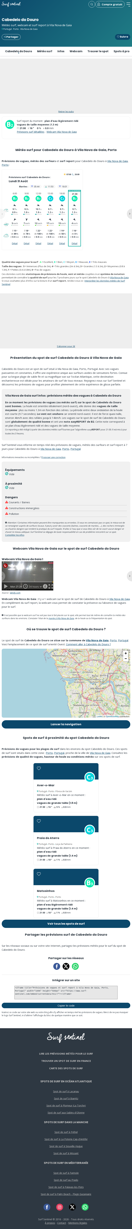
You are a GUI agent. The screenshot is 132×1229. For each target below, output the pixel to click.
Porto (16, 29)
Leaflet (99, 716)
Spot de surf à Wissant (66, 1153)
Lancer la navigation (66, 724)
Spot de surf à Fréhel (66, 1132)
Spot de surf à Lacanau (66, 1091)
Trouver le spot (97, 51)
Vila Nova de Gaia (28, 29)
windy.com (15, 592)
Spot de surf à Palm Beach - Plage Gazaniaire (66, 1194)
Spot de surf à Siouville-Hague (66, 1146)
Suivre (123, 36)
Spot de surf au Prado (66, 1180)
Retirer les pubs (66, 111)
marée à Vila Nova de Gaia (61, 618)
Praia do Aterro (48, 838)
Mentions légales (77, 1223)
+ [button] (126, 653)
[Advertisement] (66, 86)
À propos (50, 1223)
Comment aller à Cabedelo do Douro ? (88, 644)
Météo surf (44, 51)
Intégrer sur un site (66, 980)
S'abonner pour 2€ (66, 346)
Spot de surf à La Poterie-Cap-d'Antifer (66, 1139)
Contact (61, 1223)
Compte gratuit (112, 4)
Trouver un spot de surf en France (66, 1061)
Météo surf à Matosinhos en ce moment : (61, 900)
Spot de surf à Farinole (66, 1173)
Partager (12, 37)
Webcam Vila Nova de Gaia (62, 131)
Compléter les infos (14, 535)
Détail (15, 243)
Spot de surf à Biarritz (66, 1098)
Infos (60, 51)
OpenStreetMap (112, 716)
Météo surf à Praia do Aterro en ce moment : (63, 847)
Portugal (7, 29)
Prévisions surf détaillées (30, 131)
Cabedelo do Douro (18, 51)
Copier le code (66, 1005)
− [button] (126, 658)
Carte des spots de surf (66, 1068)
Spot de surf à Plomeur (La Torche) (66, 1105)
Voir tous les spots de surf (66, 924)
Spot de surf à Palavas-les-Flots (66, 1187)
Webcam (76, 51)
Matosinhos (45, 891)
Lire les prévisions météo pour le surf (66, 1053)
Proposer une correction (53, 457)
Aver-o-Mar (45, 785)
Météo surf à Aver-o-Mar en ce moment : (61, 795)
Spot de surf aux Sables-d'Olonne (66, 1112)
